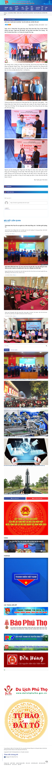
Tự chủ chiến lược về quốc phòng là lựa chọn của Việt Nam (16, 494)
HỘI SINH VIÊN (32, 8)
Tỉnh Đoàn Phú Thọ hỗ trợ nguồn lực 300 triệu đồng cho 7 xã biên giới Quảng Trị (26, 226)
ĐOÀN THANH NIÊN (17, 8)
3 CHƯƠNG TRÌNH (12, 13)
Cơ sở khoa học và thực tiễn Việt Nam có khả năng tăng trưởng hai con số (19, 436)
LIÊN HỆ (46, 8)
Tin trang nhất (8, 233)
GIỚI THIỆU (10, 8)
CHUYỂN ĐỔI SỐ (38, 8)
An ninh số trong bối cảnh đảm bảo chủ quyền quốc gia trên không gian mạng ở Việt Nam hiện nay (24, 465)
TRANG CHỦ (6, 8)
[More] (9, 24)
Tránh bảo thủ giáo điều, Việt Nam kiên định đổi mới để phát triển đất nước (19, 408)
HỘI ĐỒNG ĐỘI (27, 8)
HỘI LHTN (22, 8)
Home (5, 13)
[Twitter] (6, 24)
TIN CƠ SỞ (42, 8)
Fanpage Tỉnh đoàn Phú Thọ (12, 756)
